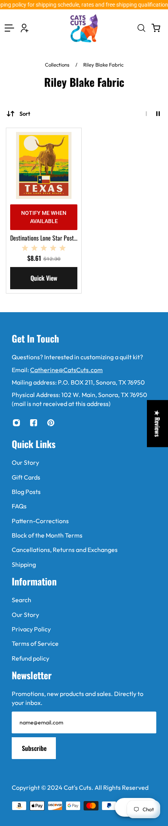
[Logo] (84, 28)
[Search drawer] (141, 28)
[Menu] (9, 28)
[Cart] (155, 28)
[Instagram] (16, 422)
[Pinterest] (50, 422)
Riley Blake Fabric (103, 65)
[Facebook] (33, 422)
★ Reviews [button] (157, 423)
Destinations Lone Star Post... (43, 238)
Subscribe (34, 748)
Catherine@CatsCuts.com (66, 370)
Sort (25, 113)
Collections (58, 65)
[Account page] (24, 28)
